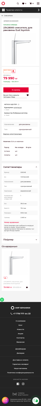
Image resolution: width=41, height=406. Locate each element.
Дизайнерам (20, 349)
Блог (20, 325)
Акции (20, 333)
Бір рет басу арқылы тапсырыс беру (11, 96)
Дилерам (20, 353)
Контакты (20, 338)
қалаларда (18, 107)
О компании (20, 321)
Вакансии (20, 342)
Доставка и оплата (20, 360)
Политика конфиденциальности (20, 373)
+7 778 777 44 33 (21, 314)
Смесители (8, 16)
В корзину (16, 90)
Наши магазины (20, 368)
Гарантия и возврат (21, 364)
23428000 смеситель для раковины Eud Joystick (13, 282)
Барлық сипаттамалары (12, 134)
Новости (20, 329)
